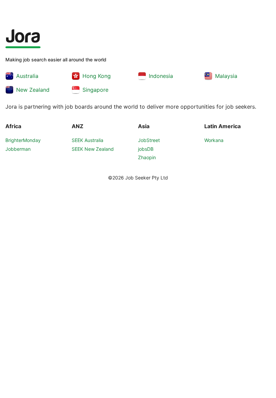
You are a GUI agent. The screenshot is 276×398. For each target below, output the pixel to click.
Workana (213, 140)
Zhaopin (147, 157)
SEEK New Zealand (93, 149)
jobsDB (145, 149)
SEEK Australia (87, 140)
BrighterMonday (23, 140)
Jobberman (18, 149)
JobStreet (149, 140)
